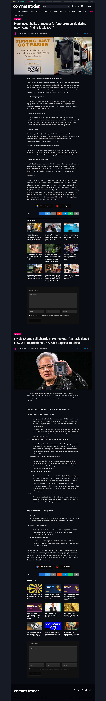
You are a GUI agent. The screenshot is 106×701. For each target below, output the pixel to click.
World (84, 11)
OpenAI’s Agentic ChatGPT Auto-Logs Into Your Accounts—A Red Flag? (34, 634)
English (31, 1)
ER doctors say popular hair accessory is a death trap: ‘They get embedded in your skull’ (34, 257)
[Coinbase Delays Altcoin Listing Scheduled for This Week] (53, 626)
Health (55, 11)
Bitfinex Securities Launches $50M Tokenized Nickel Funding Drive (71, 634)
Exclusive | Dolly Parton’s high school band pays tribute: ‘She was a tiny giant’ (70, 257)
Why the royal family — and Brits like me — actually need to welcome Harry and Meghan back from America (53, 237)
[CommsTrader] (26, 6)
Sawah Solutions (44, 697)
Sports (73, 11)
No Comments (36, 33)
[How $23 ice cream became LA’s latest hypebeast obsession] (71, 268)
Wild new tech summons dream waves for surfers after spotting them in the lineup (71, 236)
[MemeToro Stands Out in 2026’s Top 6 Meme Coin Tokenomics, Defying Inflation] (34, 607)
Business (24, 11)
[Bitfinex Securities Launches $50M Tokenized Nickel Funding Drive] (71, 626)
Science (67, 11)
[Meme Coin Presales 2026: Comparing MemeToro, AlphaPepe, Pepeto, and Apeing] (71, 588)
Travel (79, 11)
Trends (91, 11)
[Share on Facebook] (77, 33)
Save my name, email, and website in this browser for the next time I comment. (50, 315)
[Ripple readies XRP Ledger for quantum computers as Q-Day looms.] (34, 588)
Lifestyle (61, 11)
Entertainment (48, 11)
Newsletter (88, 6)
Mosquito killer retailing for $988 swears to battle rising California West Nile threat (34, 277)
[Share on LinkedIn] (85, 33)
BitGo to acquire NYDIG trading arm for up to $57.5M (51, 615)
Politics (32, 11)
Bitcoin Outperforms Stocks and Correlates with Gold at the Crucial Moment (71, 615)
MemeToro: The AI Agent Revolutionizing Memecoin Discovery (52, 596)
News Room (20, 33)
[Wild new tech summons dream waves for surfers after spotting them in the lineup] (71, 227)
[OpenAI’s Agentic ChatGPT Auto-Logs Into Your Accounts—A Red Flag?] (34, 626)
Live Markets (24, 1)
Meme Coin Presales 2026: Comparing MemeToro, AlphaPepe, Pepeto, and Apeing (71, 597)
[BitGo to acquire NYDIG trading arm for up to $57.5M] (53, 607)
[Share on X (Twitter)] (80, 33)
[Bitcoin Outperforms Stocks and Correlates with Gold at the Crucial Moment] (71, 607)
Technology (39, 11)
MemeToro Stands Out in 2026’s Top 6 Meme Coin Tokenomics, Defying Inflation (34, 616)
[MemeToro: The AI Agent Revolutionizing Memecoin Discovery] (53, 588)
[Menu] (14, 11)
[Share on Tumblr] (87, 33)
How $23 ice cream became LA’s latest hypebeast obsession (71, 277)
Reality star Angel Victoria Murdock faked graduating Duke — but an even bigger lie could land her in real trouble (52, 279)
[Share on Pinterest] (82, 33)
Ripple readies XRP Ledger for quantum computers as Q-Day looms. (34, 596)
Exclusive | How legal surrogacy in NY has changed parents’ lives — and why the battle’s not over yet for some (34, 237)
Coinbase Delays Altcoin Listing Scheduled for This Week (52, 634)
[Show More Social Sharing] (90, 33)
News (18, 11)
